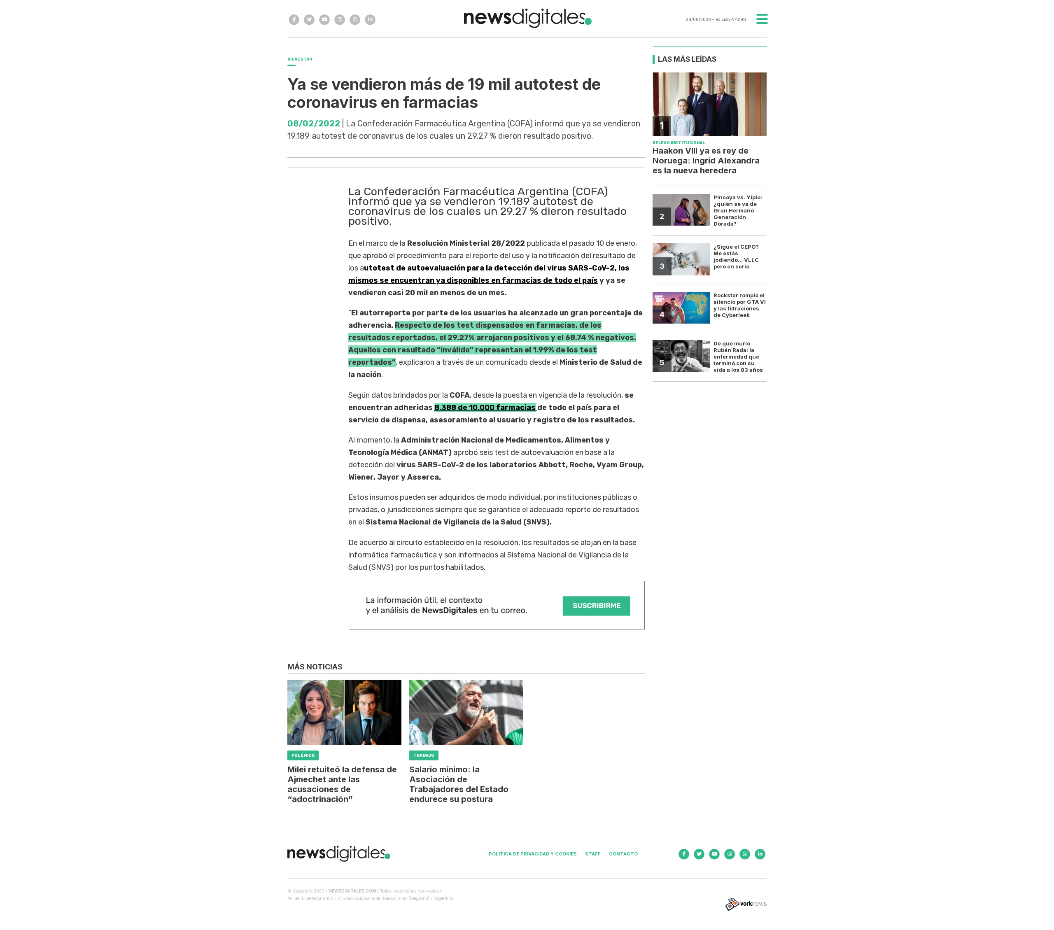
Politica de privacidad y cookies (533, 854)
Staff (593, 854)
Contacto (623, 854)
